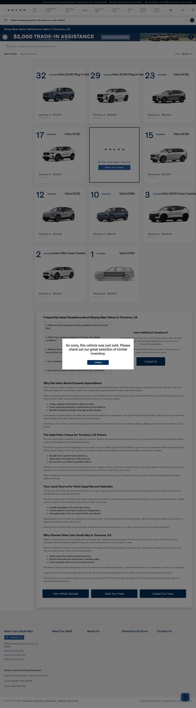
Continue (98, 362)
